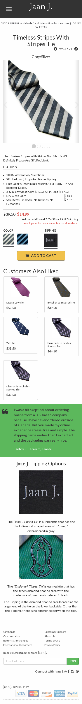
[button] (5, 101)
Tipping (50, 230)
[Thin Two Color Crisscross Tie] (76, 49)
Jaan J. (36, 9)
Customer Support (55, 631)
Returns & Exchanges (15, 640)
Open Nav (8, 9)
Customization (12, 636)
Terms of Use (52, 640)
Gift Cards (9, 631)
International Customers (17, 645)
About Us (49, 636)
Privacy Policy (52, 645)
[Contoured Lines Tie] (55, 49)
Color (8, 230)
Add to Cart (42, 255)
